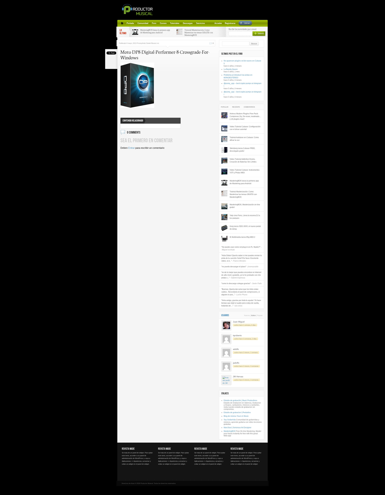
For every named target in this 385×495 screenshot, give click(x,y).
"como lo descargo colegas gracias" (241, 283)
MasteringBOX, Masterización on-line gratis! (245, 206)
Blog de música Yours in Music (236, 416)
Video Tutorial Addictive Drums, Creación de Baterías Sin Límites (243, 160)
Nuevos (247, 315)
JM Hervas (238, 376)
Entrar (131, 148)
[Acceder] (208, 23)
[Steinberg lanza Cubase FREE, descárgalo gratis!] (224, 150)
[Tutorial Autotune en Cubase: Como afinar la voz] (224, 139)
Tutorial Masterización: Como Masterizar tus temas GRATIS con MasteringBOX (199, 32)
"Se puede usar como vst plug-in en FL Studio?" (241, 248)
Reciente (236, 107)
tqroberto (237, 335)
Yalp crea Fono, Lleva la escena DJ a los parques (245, 216)
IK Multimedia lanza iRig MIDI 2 (242, 237)
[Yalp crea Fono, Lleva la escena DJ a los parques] (224, 217)
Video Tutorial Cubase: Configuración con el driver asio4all (245, 128)
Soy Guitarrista (230, 420)
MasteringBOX (230, 431)
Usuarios (225, 315)
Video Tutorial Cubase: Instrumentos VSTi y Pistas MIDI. (244, 171)
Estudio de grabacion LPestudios (237, 412)
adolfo (236, 349)
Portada (130, 23)
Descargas (187, 23)
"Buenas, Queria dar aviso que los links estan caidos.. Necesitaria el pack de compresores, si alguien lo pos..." (240, 292)
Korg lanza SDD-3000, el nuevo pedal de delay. (245, 227)
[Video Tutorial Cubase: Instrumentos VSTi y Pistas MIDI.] (224, 172)
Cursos (163, 23)
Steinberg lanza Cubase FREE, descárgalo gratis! (242, 149)
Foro (154, 23)
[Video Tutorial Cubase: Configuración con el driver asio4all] (224, 128)
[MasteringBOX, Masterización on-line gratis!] (224, 206)
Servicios (200, 23)
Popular (224, 107)
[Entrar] (215, 23)
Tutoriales (174, 23)
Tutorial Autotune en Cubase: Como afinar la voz (244, 138)
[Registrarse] (212, 23)
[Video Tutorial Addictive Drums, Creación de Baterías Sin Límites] (224, 161)
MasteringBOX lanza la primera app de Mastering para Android (155, 31)
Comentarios (249, 107)
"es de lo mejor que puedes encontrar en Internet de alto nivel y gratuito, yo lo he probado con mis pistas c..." (241, 275)
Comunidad (142, 23)
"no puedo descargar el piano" (239, 267)
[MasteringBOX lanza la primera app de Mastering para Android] (224, 182)
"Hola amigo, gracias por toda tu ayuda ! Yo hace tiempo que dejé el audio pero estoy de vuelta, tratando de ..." (241, 303)
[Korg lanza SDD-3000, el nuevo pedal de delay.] (224, 228)
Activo (253, 315)
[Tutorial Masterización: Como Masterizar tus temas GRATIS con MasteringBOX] (224, 193)
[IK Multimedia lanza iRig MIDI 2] (224, 239)
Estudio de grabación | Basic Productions (240, 400)
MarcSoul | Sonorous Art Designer (237, 428)
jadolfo (236, 363)
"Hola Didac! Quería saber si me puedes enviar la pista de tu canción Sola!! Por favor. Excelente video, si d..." (241, 258)
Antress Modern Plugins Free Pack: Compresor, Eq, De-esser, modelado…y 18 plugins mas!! (245, 116)
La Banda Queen (231, 69)
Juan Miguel (239, 322)
